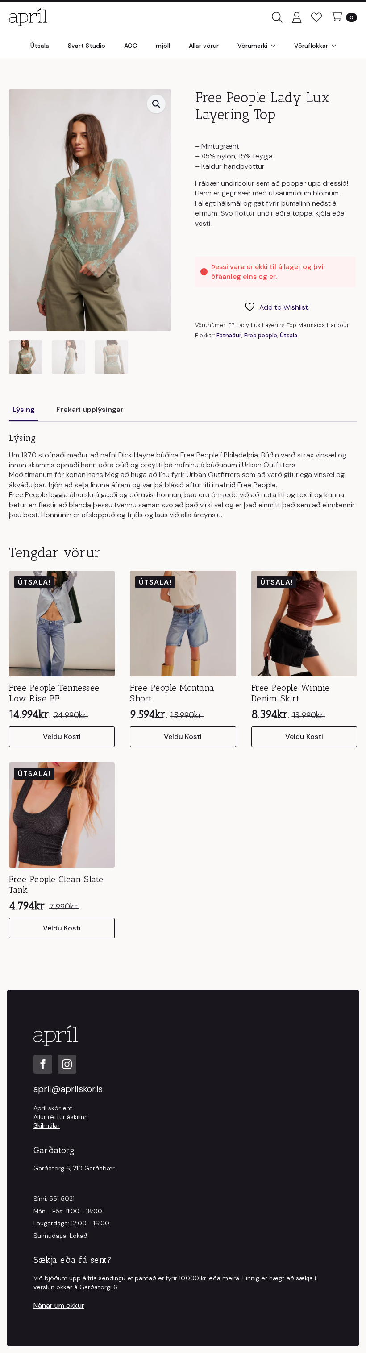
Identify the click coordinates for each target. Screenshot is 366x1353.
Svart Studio (86, 46)
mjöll (163, 46)
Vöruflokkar (311, 46)
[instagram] (67, 1064)
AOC (130, 46)
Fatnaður (228, 335)
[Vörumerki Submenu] (275, 45)
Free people (260, 335)
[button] (156, 104)
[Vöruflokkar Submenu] (336, 45)
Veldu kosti (62, 736)
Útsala (39, 46)
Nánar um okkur (58, 1305)
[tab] (23, 409)
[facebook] (42, 1064)
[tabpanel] (183, 476)
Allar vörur (204, 46)
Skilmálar (46, 1125)
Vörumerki (252, 46)
